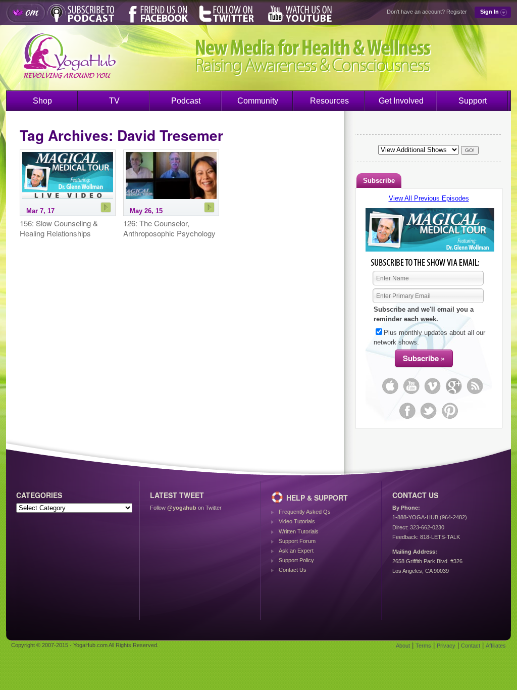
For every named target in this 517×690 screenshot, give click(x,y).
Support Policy (296, 560)
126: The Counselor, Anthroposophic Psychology (169, 228)
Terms (423, 646)
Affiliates (496, 646)
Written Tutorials (299, 531)
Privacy (446, 646)
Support (472, 100)
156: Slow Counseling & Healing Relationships (59, 228)
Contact (470, 646)
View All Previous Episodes (429, 198)
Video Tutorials (297, 521)
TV (114, 100)
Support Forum (297, 541)
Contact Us (292, 570)
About (403, 646)
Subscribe (379, 180)
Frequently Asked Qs (305, 512)
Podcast (185, 100)
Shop (42, 100)
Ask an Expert (296, 551)
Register (456, 12)
